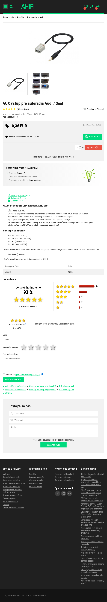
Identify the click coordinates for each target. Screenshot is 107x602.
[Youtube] (69, 493)
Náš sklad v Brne (35, 483)
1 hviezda (24, 347)
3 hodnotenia (23, 109)
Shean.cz (42, 595)
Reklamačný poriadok (11, 480)
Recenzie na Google (63, 477)
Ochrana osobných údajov (13, 495)
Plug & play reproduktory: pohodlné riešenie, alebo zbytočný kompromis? (91, 492)
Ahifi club (6, 474)
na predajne (36, 180)
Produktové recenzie (11, 486)
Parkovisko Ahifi (35, 486)
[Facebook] (57, 493)
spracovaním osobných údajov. (27, 374)
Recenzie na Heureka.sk (64, 474)
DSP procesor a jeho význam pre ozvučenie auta (92, 499)
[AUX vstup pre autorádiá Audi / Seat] (53, 47)
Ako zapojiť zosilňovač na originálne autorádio (91, 570)
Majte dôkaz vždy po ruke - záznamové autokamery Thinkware (92, 530)
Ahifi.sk (28, 595)
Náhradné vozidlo (36, 480)
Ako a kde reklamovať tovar (14, 483)
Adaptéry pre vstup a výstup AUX (42, 386)
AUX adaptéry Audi (66, 386)
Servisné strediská (10, 501)
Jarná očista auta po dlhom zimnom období (92, 559)
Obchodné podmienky (11, 477)
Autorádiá (20, 17)
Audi (41, 17)
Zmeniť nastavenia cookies (13, 507)
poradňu (22, 173)
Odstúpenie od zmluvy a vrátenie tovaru (12, 490)
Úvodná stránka (8, 17)
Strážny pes (94, 137)
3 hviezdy (38, 347)
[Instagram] (63, 493)
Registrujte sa (38, 157)
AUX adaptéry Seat (66, 389)
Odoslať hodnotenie (13, 380)
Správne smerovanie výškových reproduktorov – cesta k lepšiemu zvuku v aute (92, 483)
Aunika (70, 272)
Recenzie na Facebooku (64, 480)
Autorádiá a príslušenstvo (15, 386)
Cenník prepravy (9, 498)
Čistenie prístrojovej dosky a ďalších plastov (92, 565)
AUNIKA (8, 393)
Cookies (6, 504)
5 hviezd (53, 347)
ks (83, 147)
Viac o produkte (9, 117)
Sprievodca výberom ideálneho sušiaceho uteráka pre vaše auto (92, 522)
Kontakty (32, 474)
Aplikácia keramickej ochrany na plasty (89, 548)
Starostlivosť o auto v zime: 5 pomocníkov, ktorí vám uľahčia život (92, 514)
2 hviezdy (31, 347)
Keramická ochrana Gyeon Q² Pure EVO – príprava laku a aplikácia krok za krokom (92, 506)
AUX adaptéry (32, 17)
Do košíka (95, 147)
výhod (71, 157)
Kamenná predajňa (36, 477)
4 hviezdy (45, 347)
